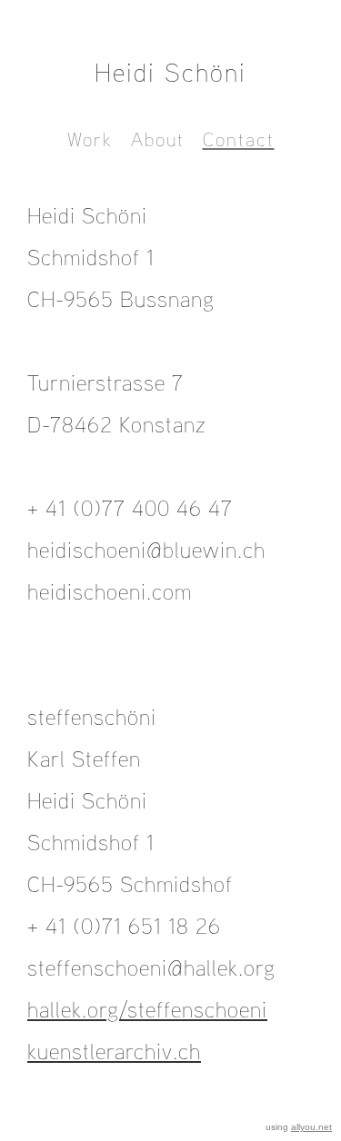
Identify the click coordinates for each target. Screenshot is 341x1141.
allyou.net (311, 1127)
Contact (239, 139)
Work (90, 139)
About (158, 139)
